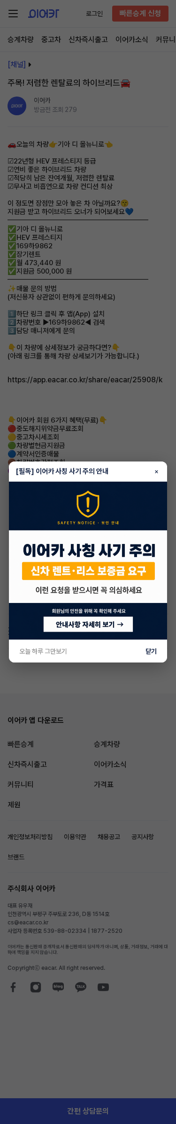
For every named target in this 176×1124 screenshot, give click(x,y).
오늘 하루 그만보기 (43, 651)
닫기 (151, 651)
